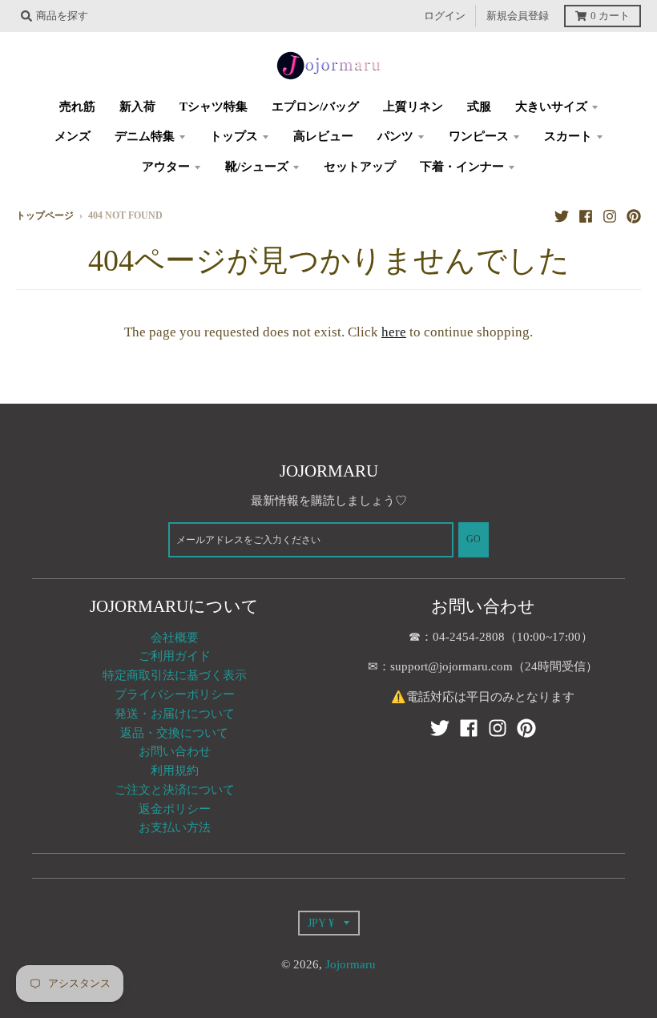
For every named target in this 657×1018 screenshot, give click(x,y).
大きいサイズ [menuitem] (551, 106)
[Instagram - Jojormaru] (610, 215)
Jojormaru (350, 964)
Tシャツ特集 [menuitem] (213, 106)
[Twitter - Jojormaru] (561, 215)
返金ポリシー (175, 809)
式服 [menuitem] (479, 106)
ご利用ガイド (175, 656)
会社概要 (175, 637)
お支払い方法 (175, 827)
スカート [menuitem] (568, 136)
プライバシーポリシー (175, 694)
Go (473, 539)
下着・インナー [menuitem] (462, 166)
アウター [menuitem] (166, 166)
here (393, 332)
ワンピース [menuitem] (479, 136)
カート (610, 16)
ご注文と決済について (175, 789)
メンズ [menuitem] (72, 136)
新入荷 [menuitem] (137, 106)
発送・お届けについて (175, 713)
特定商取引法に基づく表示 (175, 675)
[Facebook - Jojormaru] (585, 215)
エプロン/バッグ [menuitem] (315, 106)
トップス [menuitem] (234, 136)
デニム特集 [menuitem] (145, 136)
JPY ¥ (321, 922)
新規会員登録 (517, 16)
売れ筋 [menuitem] (77, 106)
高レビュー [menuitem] (323, 136)
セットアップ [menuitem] (360, 166)
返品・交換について (174, 732)
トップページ (45, 216)
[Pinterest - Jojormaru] (634, 215)
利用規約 (175, 770)
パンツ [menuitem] (395, 136)
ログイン (445, 16)
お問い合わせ (175, 751)
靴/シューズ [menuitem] (256, 166)
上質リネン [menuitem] (413, 106)
